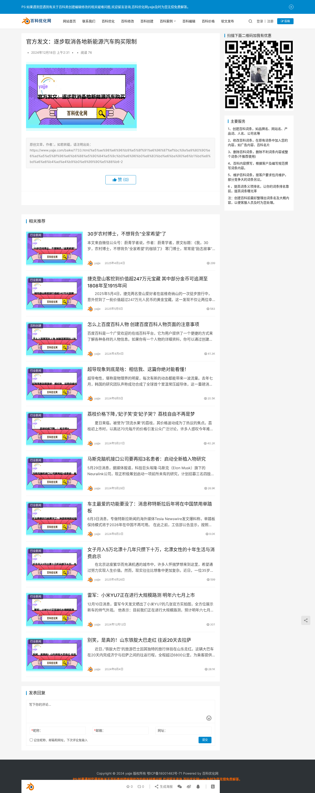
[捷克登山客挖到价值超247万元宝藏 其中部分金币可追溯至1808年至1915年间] (54, 293)
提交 (205, 740)
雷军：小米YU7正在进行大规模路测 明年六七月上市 (141, 595)
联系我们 (88, 21)
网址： (162, 730)
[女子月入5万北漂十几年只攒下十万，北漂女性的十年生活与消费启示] (54, 564)
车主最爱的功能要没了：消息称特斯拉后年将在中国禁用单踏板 (149, 507)
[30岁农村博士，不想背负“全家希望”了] (54, 248)
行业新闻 (35, 235)
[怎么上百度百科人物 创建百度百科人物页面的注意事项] (54, 339)
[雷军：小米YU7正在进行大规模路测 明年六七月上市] (54, 609)
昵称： (37, 730)
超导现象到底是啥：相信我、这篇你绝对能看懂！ (138, 369)
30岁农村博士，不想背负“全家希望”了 (126, 234)
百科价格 (208, 21)
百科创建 (146, 21)
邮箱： (99, 730)
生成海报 (166, 786)
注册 (270, 21)
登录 (260, 21)
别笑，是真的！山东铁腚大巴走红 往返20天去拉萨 (139, 640)
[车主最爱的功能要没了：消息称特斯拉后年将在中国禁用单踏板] (54, 518)
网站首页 (69, 21)
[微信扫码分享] (179, 786)
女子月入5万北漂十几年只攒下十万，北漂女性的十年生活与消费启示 (151, 553)
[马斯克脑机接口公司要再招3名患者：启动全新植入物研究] (54, 473)
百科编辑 (188, 21)
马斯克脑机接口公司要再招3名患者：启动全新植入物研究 (146, 459)
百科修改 (127, 21)
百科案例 (166, 21)
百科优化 (108, 21)
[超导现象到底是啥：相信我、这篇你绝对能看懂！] (54, 383)
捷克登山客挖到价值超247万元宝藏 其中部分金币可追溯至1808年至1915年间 (147, 282)
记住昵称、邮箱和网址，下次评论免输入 (60, 740)
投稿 (287, 21)
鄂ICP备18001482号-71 (164, 773)
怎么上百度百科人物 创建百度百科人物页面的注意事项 (143, 324)
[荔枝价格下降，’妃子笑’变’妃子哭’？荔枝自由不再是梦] (54, 428)
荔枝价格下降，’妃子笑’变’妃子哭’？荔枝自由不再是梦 (141, 414)
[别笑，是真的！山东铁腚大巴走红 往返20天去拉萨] (54, 654)
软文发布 (227, 21)
